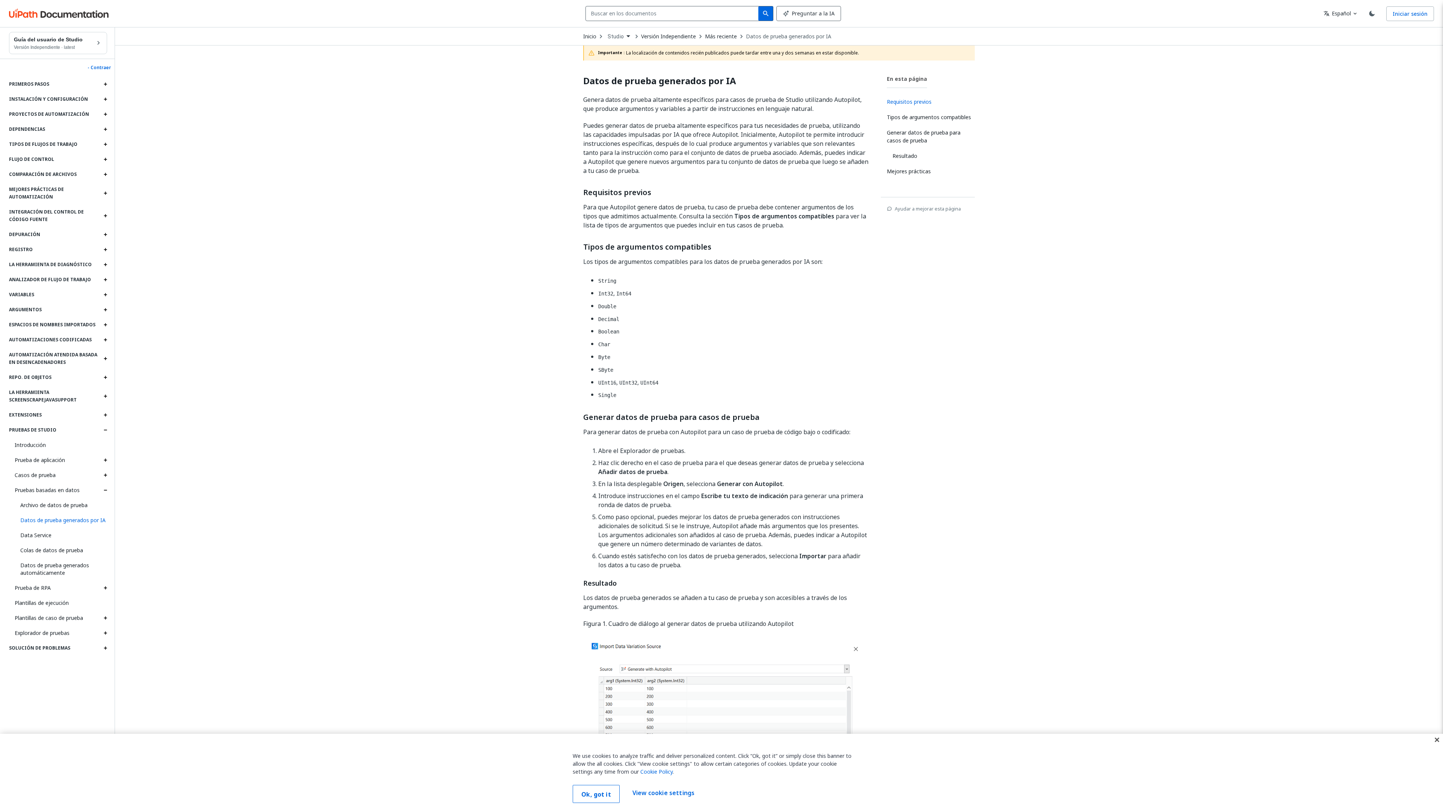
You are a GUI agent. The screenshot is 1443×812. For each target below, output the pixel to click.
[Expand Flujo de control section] (105, 159)
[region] (721, 773)
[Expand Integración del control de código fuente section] (105, 215)
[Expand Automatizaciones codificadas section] (105, 339)
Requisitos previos (617, 192)
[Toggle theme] (1372, 13)
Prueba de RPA (33, 588)
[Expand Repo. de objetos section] (105, 377)
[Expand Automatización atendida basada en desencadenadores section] (105, 358)
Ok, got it (596, 794)
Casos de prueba (35, 475)
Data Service (35, 535)
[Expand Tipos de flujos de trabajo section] (105, 144)
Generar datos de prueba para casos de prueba (671, 417)
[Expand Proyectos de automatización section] (105, 114)
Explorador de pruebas (42, 633)
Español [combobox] (1337, 13)
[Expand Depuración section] (105, 234)
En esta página (907, 79)
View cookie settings (663, 793)
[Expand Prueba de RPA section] (105, 588)
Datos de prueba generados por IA (788, 36)
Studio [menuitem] (616, 36)
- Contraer (99, 67)
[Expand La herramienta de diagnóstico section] (105, 264)
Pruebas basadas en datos (47, 490)
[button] (61, 520)
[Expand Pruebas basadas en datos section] (105, 490)
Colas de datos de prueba (51, 550)
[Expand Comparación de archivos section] (105, 174)
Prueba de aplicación (40, 460)
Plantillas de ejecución (42, 603)
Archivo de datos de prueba (54, 505)
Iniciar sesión (1410, 14)
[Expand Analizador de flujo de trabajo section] (105, 279)
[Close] (1437, 740)
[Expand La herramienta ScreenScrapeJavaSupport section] (105, 396)
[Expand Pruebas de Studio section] (105, 430)
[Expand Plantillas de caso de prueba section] (105, 618)
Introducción (30, 445)
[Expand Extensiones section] (105, 415)
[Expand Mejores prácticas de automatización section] (105, 193)
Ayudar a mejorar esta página (928, 208)
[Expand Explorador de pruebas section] (105, 633)
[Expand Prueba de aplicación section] (105, 460)
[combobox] (673, 13)
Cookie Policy (656, 772)
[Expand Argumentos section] (105, 309)
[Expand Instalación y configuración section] (105, 99)
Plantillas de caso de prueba (49, 618)
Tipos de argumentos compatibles (647, 247)
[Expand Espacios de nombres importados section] (105, 324)
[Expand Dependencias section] (105, 129)
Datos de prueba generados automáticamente (54, 569)
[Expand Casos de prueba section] (105, 475)
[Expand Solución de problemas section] (105, 648)
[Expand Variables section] (105, 294)
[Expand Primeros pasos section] (105, 84)
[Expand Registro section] (105, 249)
